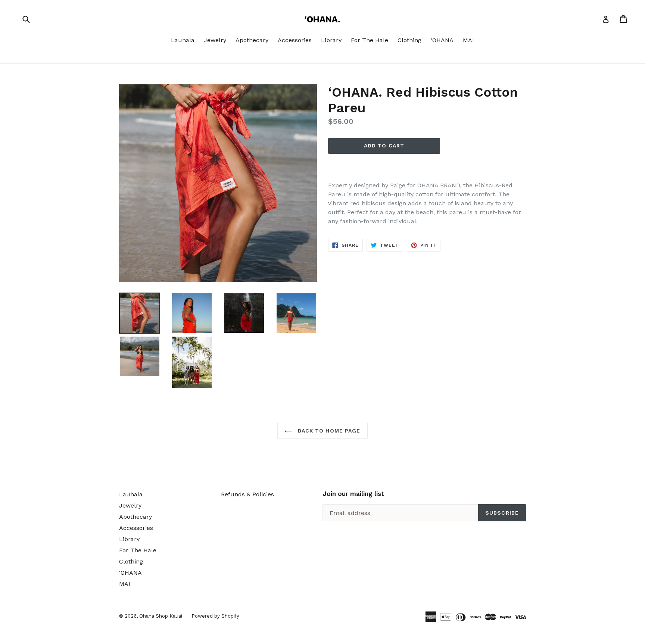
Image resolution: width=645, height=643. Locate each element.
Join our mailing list (353, 493)
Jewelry (215, 40)
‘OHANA (442, 40)
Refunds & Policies (247, 494)
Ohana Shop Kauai (160, 616)
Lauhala (182, 40)
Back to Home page (328, 431)
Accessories (295, 40)
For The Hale (369, 40)
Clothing (409, 40)
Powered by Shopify (215, 616)
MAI (468, 40)
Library (331, 40)
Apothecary (252, 40)
